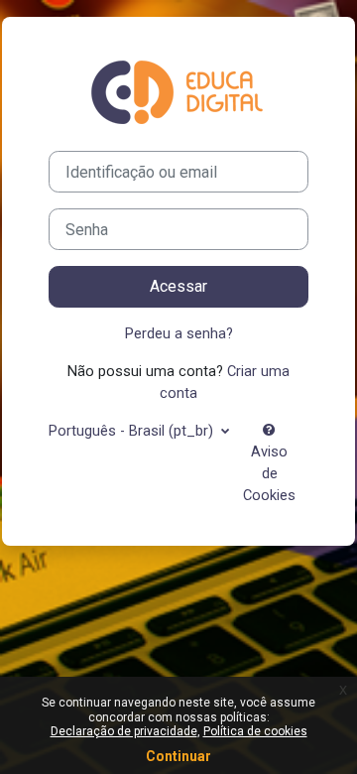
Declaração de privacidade (124, 731)
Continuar (178, 756)
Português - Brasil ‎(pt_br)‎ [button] (133, 431)
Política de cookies (255, 731)
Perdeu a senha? (179, 333)
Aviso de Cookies (269, 473)
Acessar (178, 286)
